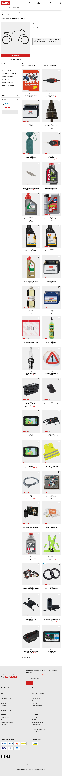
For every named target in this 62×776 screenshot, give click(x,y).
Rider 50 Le (31, 466)
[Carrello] (59, 3)
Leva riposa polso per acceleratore (51, 403)
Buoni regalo (4, 703)
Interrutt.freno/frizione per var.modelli (31, 188)
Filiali (2, 719)
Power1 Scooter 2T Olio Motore (31, 281)
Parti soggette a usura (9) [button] (8, 68)
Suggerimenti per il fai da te (38, 693)
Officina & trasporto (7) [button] (7, 82)
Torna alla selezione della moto (9, 14)
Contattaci (3, 691)
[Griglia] (37, 65)
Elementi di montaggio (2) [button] (8, 85)
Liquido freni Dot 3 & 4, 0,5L (31, 558)
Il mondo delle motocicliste (38, 691)
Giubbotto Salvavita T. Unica (52, 466)
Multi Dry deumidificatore (31, 157)
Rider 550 (31, 435)
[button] (59, 8)
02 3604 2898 (10, 677)
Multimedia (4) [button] (5, 79)
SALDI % (8, 107)
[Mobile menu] (2, 7)
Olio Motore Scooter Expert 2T (51, 188)
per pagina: (30, 65)
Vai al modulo (40, 42)
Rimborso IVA (4, 724)
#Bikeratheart (35, 696)
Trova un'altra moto (14, 59)
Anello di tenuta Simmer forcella (51, 588)
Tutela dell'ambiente (36, 731)
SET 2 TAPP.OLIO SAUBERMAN (51, 496)
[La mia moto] (38, 3)
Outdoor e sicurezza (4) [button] (7, 76)
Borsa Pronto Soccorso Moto (52, 527)
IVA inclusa (35, 767)
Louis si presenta (5, 717)
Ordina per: (46, 65)
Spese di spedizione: (21, 769)
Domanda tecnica (5, 696)
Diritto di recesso (36, 724)
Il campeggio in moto (37, 705)
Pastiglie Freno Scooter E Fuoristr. (31, 342)
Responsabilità (4, 727)
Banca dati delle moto (6, 698)
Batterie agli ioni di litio (51, 281)
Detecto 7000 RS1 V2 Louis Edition (31, 651)
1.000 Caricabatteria (51, 95)
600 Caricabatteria (52, 157)
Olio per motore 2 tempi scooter (51, 250)
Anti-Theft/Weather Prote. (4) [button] (9, 73)
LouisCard (3, 705)
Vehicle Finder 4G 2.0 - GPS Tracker (31, 527)
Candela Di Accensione (31, 373)
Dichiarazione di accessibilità (39, 729)
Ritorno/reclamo (5, 708)
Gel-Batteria (30, 125)
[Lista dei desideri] (49, 3)
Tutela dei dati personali (37, 722)
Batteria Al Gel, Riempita (51, 312)
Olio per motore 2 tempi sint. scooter (51, 218)
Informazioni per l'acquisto (7, 722)
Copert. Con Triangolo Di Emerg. (51, 373)
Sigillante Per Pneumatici (51, 342)
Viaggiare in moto (36, 698)
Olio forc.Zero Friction (31, 312)
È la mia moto (15, 55)
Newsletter (3, 700)
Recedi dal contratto (6, 710)
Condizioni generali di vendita (39, 719)
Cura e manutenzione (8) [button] (8, 70)
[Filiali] (28, 3)
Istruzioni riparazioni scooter (31, 95)
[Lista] (40, 65)
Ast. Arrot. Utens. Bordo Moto (52, 435)
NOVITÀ (7, 103)
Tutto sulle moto (36, 700)
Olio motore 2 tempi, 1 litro (31, 250)
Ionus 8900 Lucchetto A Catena (31, 496)
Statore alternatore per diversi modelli (31, 588)
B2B (2, 693)
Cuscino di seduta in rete (31, 619)
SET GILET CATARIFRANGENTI (51, 558)
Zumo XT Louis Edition (51, 651)
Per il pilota (34, 703)
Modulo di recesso (36, 727)
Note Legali (34, 717)
